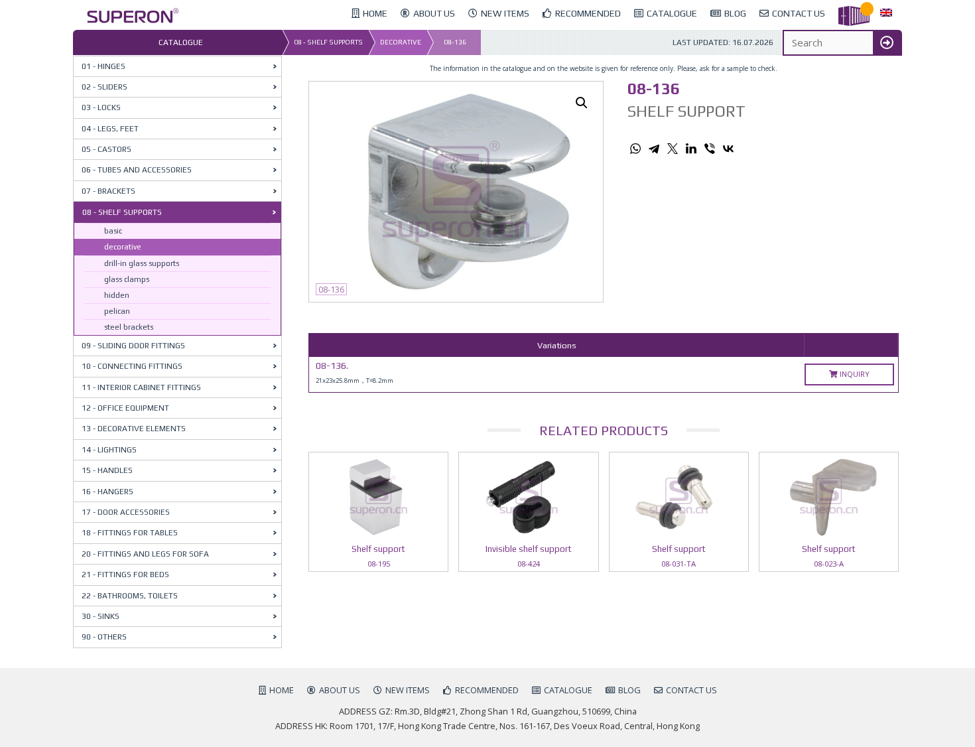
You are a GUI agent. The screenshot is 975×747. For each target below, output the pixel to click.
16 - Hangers (107, 491)
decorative (400, 42)
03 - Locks (101, 107)
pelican (117, 311)
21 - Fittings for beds (125, 574)
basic (113, 231)
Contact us (691, 690)
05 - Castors (106, 149)
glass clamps (126, 279)
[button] (582, 103)
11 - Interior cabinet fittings (141, 387)
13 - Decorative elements (134, 428)
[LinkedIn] (691, 149)
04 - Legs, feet (110, 128)
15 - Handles (107, 470)
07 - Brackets (108, 191)
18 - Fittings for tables (130, 532)
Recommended (487, 690)
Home (281, 690)
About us (339, 690)
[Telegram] (654, 149)
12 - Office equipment (125, 408)
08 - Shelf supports (328, 42)
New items (407, 690)
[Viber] (710, 149)
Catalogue (568, 690)
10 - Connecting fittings (132, 366)
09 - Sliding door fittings (133, 345)
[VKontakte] (728, 149)
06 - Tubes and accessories (137, 169)
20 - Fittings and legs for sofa (145, 554)
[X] (673, 149)
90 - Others (104, 637)
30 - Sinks (100, 616)
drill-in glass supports (141, 263)
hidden (116, 295)
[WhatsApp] (635, 149)
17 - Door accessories (126, 512)
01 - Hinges (103, 66)
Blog (629, 690)
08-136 (455, 42)
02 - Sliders (104, 87)
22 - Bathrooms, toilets (130, 595)
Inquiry (854, 374)
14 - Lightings (109, 449)
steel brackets (128, 327)
